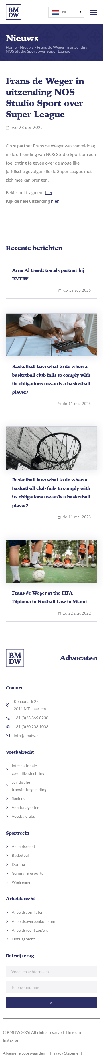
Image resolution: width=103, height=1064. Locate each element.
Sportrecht (17, 833)
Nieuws (26, 47)
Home (11, 47)
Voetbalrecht (20, 752)
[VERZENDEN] (51, 1002)
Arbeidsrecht (20, 898)
